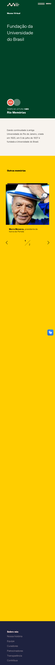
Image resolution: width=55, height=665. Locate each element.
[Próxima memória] (48, 242)
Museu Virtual (13, 13)
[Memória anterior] (7, 242)
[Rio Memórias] (13, 4)
